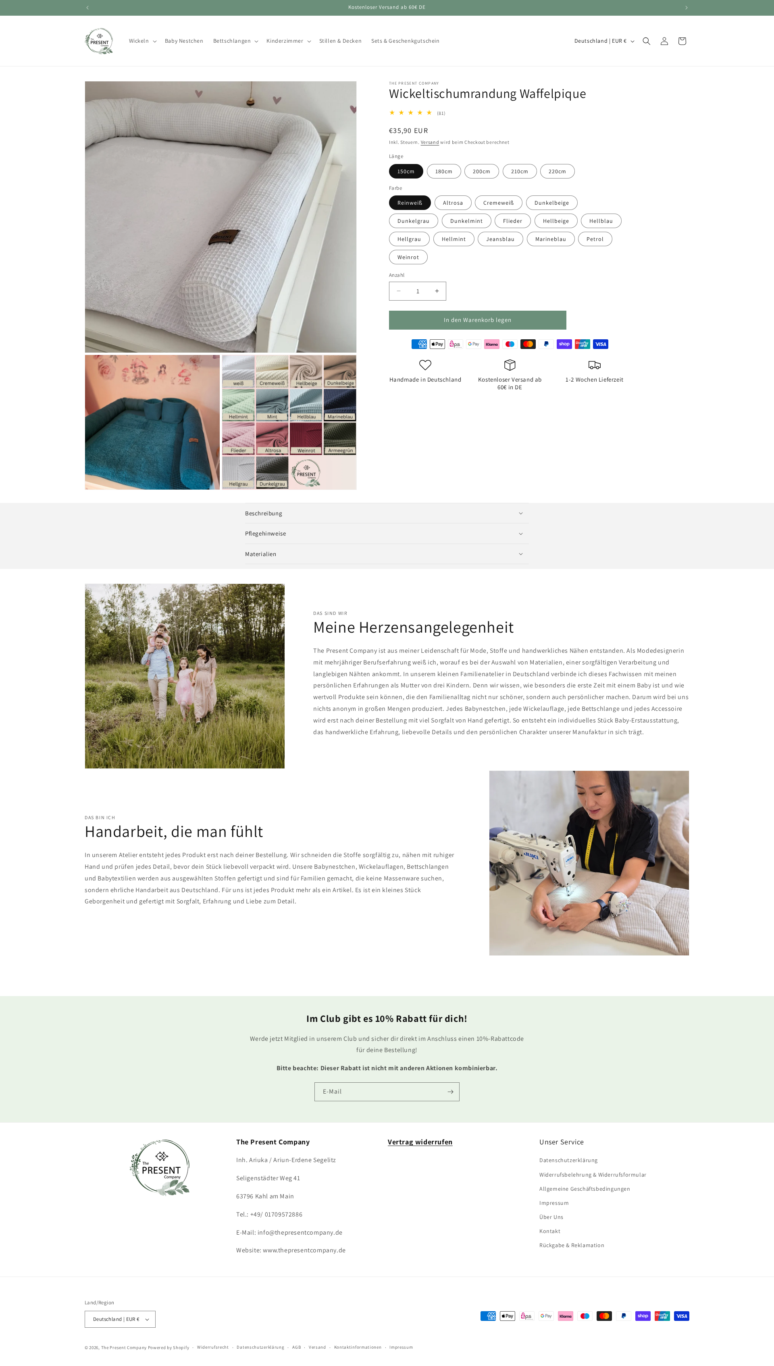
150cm (406, 170)
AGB (296, 1347)
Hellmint (454, 239)
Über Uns (551, 1217)
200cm (482, 170)
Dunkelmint (466, 220)
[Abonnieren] (450, 1091)
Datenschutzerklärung (568, 1160)
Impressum (554, 1202)
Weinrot (408, 257)
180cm (444, 170)
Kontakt (549, 1231)
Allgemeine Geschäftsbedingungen (584, 1188)
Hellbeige (556, 220)
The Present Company (124, 1347)
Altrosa (453, 202)
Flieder (512, 220)
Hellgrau (409, 239)
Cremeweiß (498, 202)
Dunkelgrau (413, 220)
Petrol (595, 239)
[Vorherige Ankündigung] (87, 7)
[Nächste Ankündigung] (686, 7)
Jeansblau (500, 239)
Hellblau (601, 220)
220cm (557, 170)
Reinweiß (409, 202)
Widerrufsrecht (213, 1347)
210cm (519, 170)
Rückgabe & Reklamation (571, 1245)
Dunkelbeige (552, 202)
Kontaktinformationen (358, 1347)
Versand (430, 142)
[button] (142, 40)
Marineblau (550, 239)
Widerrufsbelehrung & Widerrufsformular (593, 1174)
